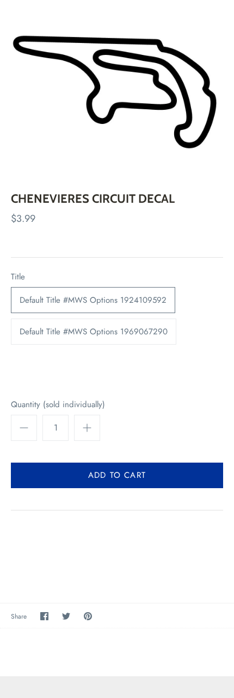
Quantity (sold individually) (58, 404)
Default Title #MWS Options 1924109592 (93, 300)
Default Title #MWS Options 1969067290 (94, 332)
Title (18, 277)
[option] (117, 88)
